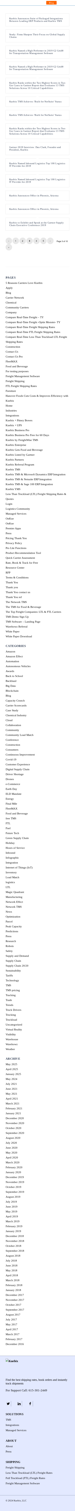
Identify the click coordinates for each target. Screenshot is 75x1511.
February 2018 (14, 1285)
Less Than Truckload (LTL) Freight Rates (29, 1472)
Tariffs (9, 975)
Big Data (11, 685)
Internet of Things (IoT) (19, 867)
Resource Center (15, 567)
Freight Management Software (23, 376)
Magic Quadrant (15, 892)
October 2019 (13, 1187)
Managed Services (16, 513)
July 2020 (11, 1142)
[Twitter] (8, 1403)
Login (9, 503)
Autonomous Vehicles (18, 666)
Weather (10, 1049)
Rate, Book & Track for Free (22, 562)
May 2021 (11, 1093)
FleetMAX (11, 361)
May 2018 (11, 1270)
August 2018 (13, 1255)
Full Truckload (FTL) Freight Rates (25, 1478)
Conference (12, 739)
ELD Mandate (13, 793)
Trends (9, 1005)
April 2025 (12, 1069)
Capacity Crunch (15, 700)
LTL (8, 887)
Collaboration (13, 725)
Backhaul (11, 680)
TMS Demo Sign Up (17, 616)
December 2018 (15, 1236)
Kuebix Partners (15, 459)
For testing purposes (17, 371)
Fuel (8, 828)
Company (11, 312)
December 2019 (15, 1177)
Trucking (11, 1014)
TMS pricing (13, 990)
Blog (51, 3)
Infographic (12, 857)
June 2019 (11, 1206)
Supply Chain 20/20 (17, 965)
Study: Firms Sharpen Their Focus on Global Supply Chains (37, 35)
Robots (10, 946)
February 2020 (14, 1167)
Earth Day (11, 789)
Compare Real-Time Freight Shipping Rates (30, 327)
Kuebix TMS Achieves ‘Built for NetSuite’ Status (35, 101)
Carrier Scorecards (16, 705)
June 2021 (11, 1088)
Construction (13, 346)
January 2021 (13, 1113)
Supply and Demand (17, 955)
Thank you (12, 587)
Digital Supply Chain (17, 769)
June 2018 (11, 1265)
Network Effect (14, 901)
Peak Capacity (14, 926)
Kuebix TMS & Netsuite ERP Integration (29, 479)
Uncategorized (14, 1024)
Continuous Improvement (20, 754)
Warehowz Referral (16, 626)
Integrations (12, 415)
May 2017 (11, 1324)
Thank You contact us (18, 592)
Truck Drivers (13, 1009)
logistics (10, 882)
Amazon (10, 651)
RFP (8, 572)
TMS (8, 985)
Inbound (10, 852)
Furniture (11, 390)
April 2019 (12, 1216)
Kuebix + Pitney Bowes (19, 420)
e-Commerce (13, 784)
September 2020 (15, 1133)
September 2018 (15, 1250)
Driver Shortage (15, 774)
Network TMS (14, 906)
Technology (12, 980)
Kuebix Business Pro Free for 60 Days (27, 435)
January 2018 (13, 1290)
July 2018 (11, 1260)
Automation (12, 661)
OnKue (10, 518)
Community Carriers (17, 307)
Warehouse (12, 1039)
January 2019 (13, 1231)
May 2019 (11, 1211)
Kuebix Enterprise (16, 444)
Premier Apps (13, 528)
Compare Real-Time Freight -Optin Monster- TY (33, 322)
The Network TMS (16, 602)
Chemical (11, 302)
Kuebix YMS (13, 489)
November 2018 (15, 1241)
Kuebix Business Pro (17, 430)
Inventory (11, 872)
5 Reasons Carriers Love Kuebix (24, 282)
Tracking (11, 995)
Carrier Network (15, 297)
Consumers (12, 749)
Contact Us (12, 351)
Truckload (11, 1019)
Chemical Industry (16, 715)
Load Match (12, 877)
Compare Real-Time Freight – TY (25, 317)
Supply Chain (13, 960)
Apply (9, 287)
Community (12, 730)
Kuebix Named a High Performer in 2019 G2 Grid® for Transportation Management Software (36, 52)
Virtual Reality (14, 1029)
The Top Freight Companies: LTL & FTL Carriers (33, 611)
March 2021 (12, 1103)
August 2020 (13, 1137)
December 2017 (15, 1295)
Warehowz (12, 1044)
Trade (9, 1000)
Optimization (13, 916)
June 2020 (11, 1147)
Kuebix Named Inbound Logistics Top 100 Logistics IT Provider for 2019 (37, 164)
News (9, 911)
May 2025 (11, 1064)
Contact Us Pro (14, 356)
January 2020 (13, 1172)
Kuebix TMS (13, 469)
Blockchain (12, 690)
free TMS (11, 818)
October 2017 (13, 1304)
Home (9, 405)
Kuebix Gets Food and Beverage (24, 449)
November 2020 (15, 1123)
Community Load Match (19, 734)
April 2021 (12, 1098)
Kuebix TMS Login (32, 2)
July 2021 (11, 1083)
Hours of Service (15, 847)
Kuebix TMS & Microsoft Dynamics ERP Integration (36, 474)
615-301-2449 (38, 1390)
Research (11, 941)
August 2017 (13, 1314)
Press (8, 533)
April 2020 (12, 1157)
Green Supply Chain (17, 838)
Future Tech (12, 833)
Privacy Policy (14, 543)
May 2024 (11, 1079)
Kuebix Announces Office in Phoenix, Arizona (34, 195)
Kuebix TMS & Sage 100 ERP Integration (29, 484)
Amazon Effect (14, 656)
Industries (11, 410)
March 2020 (12, 1162)
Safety (9, 951)
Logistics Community (18, 508)
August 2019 (13, 1196)
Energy (10, 798)
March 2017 (12, 1334)
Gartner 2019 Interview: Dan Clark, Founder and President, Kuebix (35, 148)
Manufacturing (14, 897)
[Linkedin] (19, 1403)
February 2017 (14, 1339)
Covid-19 (11, 759)
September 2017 (15, 1309)
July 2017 (11, 1319)
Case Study (12, 710)
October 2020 (13, 1128)
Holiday (10, 843)
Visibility (11, 1034)
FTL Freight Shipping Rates (21, 386)
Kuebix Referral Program (20, 464)
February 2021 (14, 1108)
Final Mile (11, 803)
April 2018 (12, 1275)
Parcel (9, 921)
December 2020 (15, 1118)
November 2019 (15, 1182)
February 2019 (14, 1226)
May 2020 (11, 1152)
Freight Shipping (15, 381)
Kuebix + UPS (14, 425)
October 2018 (13, 1245)
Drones (10, 779)
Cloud (9, 720)
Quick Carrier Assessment (20, 557)
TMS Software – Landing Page (23, 621)
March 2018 (12, 1280)
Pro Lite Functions (16, 548)
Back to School (14, 676)
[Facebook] (30, 1403)
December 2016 (15, 1344)
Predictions (12, 931)
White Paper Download (19, 636)
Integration (12, 862)
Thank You (12, 582)
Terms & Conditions (17, 577)
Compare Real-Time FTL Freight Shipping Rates (33, 332)
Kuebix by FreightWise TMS (22, 440)
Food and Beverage (17, 366)
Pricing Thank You (16, 538)
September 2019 (15, 1191)
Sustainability (13, 970)
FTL (8, 823)
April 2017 (12, 1329)
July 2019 (11, 1201)
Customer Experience (18, 764)
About (9, 1446)
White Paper (12, 631)
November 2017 (15, 1299)
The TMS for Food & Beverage (23, 606)
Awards (10, 671)
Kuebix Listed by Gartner (20, 454)
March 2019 (12, 1221)
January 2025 (13, 1074)
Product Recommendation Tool (23, 552)
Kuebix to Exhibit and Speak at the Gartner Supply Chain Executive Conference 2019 (36, 224)
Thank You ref (14, 597)
